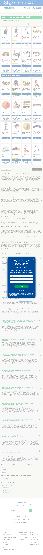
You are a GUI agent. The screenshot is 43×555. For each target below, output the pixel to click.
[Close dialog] (34, 259)
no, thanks (21, 291)
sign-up (21, 286)
